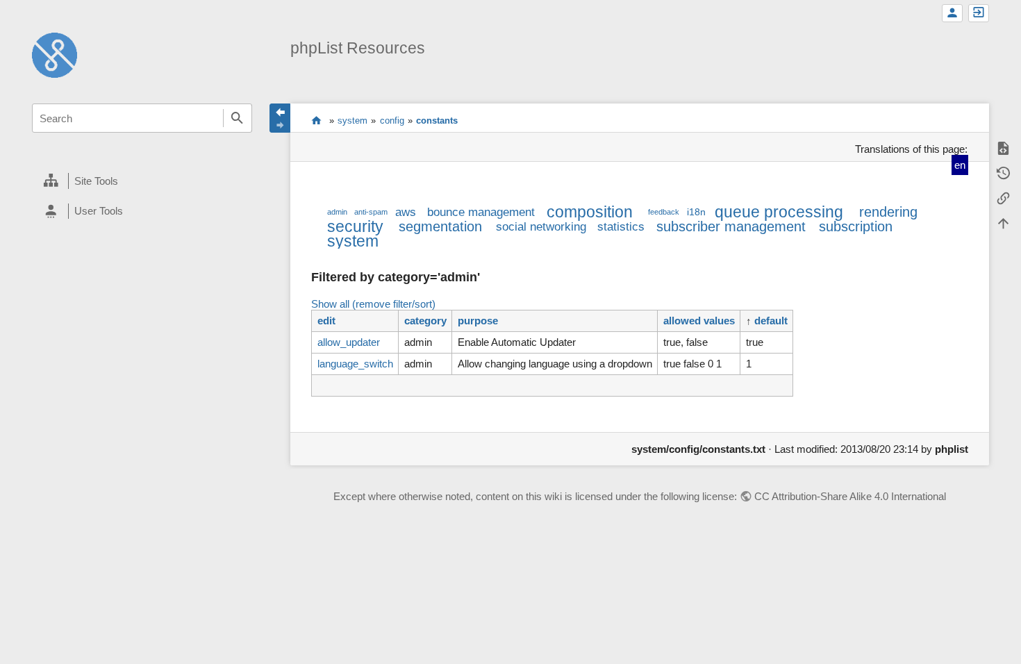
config (392, 120)
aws (405, 212)
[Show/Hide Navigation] (279, 118)
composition (590, 212)
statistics (621, 226)
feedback (663, 212)
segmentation (440, 226)
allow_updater (348, 342)
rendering (888, 211)
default (771, 320)
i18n (696, 212)
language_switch (355, 364)
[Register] (952, 13)
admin (337, 212)
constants (437, 120)
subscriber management (731, 226)
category (425, 320)
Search (237, 118)
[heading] (142, 181)
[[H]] (54, 54)
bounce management (481, 212)
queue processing (779, 212)
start (316, 120)
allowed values (699, 320)
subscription (856, 226)
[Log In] (978, 13)
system (352, 120)
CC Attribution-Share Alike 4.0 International (850, 496)
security (355, 226)
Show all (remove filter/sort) (373, 304)
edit (326, 320)
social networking (541, 226)
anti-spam (371, 212)
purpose (478, 320)
